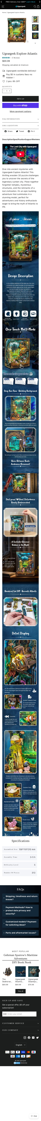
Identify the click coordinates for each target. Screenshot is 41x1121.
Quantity (7, 86)
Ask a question (10, 125)
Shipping (5, 65)
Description (7, 139)
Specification (19, 139)
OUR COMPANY (10, 1030)
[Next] (38, 971)
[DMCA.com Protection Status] (20, 1063)
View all (20, 991)
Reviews (36, 139)
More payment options (20, 111)
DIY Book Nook (21, 962)
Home (4, 12)
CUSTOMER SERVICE (13, 1023)
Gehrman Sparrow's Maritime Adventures (20, 956)
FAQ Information (11, 119)
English (19, 1045)
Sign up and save (12, 1000)
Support (28, 139)
